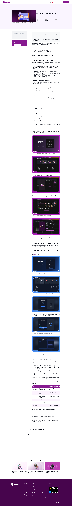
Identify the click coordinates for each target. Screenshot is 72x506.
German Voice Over (26, 492)
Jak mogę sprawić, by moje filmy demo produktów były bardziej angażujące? (28, 446)
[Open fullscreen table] (59, 386)
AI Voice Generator (26, 495)
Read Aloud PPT (43, 486)
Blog (50, 2)
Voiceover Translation (35, 495)
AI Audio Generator (26, 497)
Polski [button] (54, 2)
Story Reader (42, 489)
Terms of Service (13, 493)
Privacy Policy (13, 491)
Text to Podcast (42, 492)
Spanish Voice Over (26, 494)
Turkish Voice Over (26, 489)
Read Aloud (33, 497)
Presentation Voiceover (35, 494)
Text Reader (42, 495)
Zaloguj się (34, 254)
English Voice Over (26, 486)
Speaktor (45, 131)
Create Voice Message (43, 497)
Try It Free (65, 2)
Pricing (47, 2)
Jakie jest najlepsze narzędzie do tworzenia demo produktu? (25, 440)
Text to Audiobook (43, 494)
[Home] (7, 2)
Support (12, 488)
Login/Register (59, 2)
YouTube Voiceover (34, 486)
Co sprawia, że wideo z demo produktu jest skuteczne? (24, 434)
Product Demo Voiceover (35, 492)
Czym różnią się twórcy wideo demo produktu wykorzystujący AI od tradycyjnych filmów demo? (31, 443)
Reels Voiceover (34, 489)
